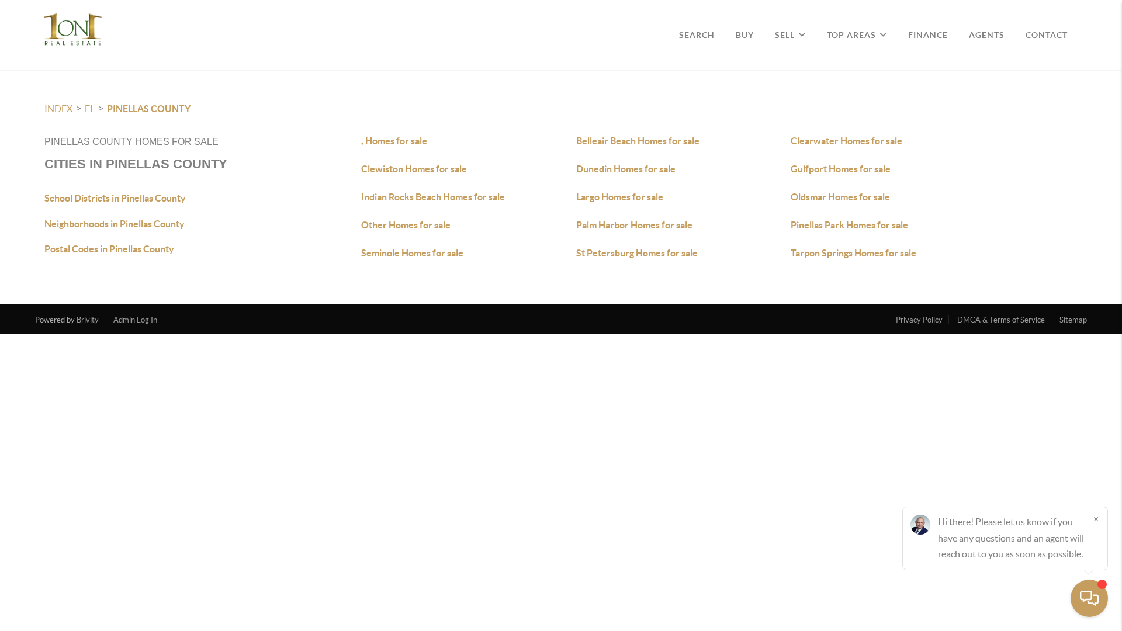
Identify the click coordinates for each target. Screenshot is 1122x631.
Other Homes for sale (406, 225)
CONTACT (1047, 35)
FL (90, 108)
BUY (745, 35)
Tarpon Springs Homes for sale (853, 253)
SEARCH (697, 35)
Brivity (88, 320)
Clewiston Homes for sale (414, 169)
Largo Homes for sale (619, 197)
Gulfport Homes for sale (841, 169)
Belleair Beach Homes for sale (637, 140)
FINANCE (928, 35)
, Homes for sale (394, 140)
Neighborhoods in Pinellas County (114, 224)
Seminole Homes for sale (412, 253)
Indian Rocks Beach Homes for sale (433, 197)
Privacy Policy (919, 320)
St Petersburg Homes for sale (637, 253)
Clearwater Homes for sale (846, 140)
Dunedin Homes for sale (626, 169)
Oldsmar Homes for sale (840, 197)
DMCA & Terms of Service (1001, 320)
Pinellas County (149, 108)
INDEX (58, 108)
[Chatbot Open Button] (1089, 598)
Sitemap (1073, 320)
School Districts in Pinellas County (115, 198)
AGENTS (987, 35)
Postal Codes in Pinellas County (109, 249)
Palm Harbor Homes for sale (634, 225)
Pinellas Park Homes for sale (849, 225)
